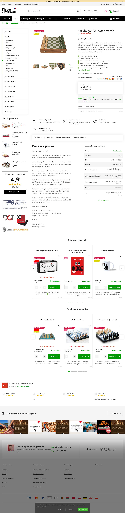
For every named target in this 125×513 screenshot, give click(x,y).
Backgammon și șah (11, 58)
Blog (3, 4)
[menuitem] (7, 18)
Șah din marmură (10, 63)
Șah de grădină (10, 68)
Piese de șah (11, 77)
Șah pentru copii (10, 48)
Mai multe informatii (84, 70)
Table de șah (11, 82)
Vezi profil (114, 413)
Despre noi (18, 4)
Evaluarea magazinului (8, 478)
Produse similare (79, 138)
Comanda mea (37, 487)
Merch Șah (10, 107)
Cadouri (9, 112)
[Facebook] (101, 449)
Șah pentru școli (10, 53)
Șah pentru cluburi (11, 66)
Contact (10, 4)
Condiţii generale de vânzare (31, 4)
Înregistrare (118, 4)
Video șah (67, 470)
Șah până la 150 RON (12, 71)
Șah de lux (9, 50)
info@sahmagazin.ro (63, 447)
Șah (8, 37)
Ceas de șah (11, 87)
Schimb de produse (38, 474)
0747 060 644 (91, 10)
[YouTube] (109, 449)
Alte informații (48, 138)
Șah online (10, 102)
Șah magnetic (9, 45)
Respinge (70, 510)
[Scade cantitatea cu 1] (36, 287)
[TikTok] (113, 449)
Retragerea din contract (39, 478)
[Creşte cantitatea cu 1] (44, 287)
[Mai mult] (116, 18)
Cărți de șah (11, 92)
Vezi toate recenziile (23, 387)
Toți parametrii (102, 200)
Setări (60, 510)
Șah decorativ (10, 60)
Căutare (78, 11)
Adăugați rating (15, 192)
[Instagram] (105, 449)
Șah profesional (10, 43)
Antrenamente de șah (70, 478)
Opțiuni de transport (117, 76)
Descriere (37, 138)
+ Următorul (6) (69, 68)
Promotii (9, 31)
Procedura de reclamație (40, 482)
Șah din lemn (9, 40)
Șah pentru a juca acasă (12, 55)
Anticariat (10, 97)
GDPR (4, 487)
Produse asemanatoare (63, 138)
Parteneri (4, 482)
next (122, 268)
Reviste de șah (68, 474)
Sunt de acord (84, 510)
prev (33, 268)
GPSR (121, 111)
